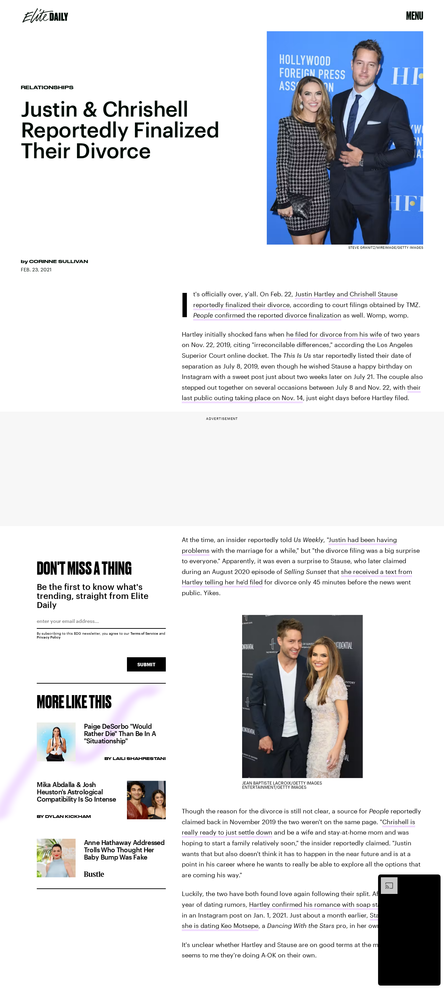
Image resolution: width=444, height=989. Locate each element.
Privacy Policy (49, 637)
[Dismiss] (432, 881)
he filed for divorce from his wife (334, 334)
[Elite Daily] (45, 15)
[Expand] (385, 881)
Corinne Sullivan (58, 261)
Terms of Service (144, 633)
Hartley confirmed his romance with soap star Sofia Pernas (335, 904)
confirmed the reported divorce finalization (267, 315)
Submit (146, 664)
